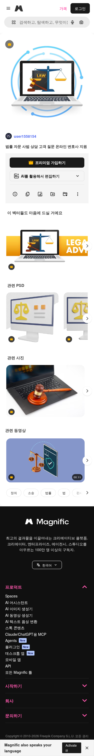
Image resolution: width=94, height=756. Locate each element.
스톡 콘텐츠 (15, 627)
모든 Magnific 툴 (18, 672)
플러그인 (17, 646)
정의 (14, 492)
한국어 (47, 565)
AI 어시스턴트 (16, 602)
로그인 (80, 8)
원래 (30, 44)
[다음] (87, 246)
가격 (63, 8)
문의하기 (13, 716)
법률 (48, 492)
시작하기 (13, 686)
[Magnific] (47, 523)
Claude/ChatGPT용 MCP (25, 634)
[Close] (87, 748)
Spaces (11, 595)
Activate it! (71, 747)
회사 (9, 701)
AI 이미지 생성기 (19, 608)
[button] (47, 565)
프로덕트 (13, 587)
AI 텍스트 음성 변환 (21, 621)
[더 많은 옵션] (77, 194)
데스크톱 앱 (19, 653)
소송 (31, 492)
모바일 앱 (13, 659)
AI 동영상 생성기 (19, 615)
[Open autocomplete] (11, 22)
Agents (15, 640)
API (8, 666)
